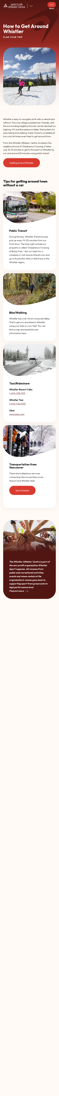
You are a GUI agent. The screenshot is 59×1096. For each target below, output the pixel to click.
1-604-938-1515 (17, 393)
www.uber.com (16, 414)
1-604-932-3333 (17, 403)
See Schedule (22, 490)
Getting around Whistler (22, 162)
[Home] (15, 6)
